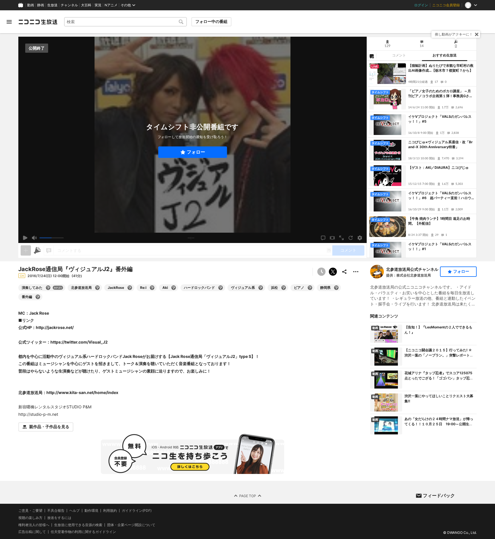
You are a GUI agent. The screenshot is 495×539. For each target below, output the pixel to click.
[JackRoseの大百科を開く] (129, 287)
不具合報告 (55, 510)
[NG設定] (371, 56)
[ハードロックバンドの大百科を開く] (220, 287)
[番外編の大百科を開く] (38, 297)
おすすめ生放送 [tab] (445, 55)
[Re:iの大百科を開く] (152, 287)
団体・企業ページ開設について (131, 524)
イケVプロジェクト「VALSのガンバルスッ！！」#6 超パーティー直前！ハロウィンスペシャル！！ (440, 196)
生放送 (52, 5)
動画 (30, 5)
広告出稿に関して (32, 532)
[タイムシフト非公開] (321, 272)
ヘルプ (74, 510)
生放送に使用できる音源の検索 (78, 524)
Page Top (247, 495)
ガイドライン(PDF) (137, 510)
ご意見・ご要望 (30, 510)
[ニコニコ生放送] (37, 21)
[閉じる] (476, 34)
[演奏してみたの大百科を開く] (48, 287)
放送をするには (59, 518)
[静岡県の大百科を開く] (336, 287)
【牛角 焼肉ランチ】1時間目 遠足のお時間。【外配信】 (439, 221)
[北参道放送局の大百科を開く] (97, 287)
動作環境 (91, 510)
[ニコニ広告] (37, 250)
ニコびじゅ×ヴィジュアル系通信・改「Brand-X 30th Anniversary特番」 (440, 144)
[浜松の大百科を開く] (283, 287)
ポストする (333, 272)
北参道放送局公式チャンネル (412, 269)
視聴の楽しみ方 (30, 518)
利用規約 (110, 510)
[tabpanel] (421, 159)
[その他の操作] (356, 272)
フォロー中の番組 (211, 21)
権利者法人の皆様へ (33, 524)
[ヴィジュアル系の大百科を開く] (260, 287)
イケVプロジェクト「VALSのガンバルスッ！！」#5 (440, 119)
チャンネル (69, 5)
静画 (40, 5)
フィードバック (439, 495)
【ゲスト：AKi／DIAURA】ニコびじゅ (438, 167)
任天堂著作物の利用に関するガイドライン (83, 532)
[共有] (344, 272)
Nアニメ (111, 5)
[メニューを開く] (9, 22)
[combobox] (125, 21)
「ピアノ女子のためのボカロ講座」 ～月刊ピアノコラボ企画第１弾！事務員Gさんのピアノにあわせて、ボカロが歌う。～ (440, 94)
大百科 (86, 5)
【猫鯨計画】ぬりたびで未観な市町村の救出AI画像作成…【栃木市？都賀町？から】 (441, 67)
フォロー (196, 152)
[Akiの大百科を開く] (173, 287)
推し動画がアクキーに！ (454, 34)
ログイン (421, 5)
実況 (98, 5)
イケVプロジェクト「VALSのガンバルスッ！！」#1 (440, 246)
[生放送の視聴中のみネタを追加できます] (26, 250)
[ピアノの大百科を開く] (310, 287)
